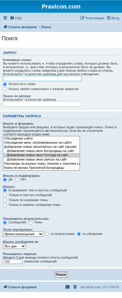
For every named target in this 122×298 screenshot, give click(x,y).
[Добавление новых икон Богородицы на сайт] (41, 151)
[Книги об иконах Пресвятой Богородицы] (41, 168)
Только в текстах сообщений (30, 195)
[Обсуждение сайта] (41, 139)
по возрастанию (62, 233)
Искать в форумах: (18, 123)
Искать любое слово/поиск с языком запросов (43, 89)
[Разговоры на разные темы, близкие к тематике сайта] (41, 164)
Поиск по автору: (17, 96)
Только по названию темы (28, 200)
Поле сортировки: (18, 229)
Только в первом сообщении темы (34, 204)
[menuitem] (16, 18)
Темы (37, 222)
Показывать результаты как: (26, 218)
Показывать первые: (20, 254)
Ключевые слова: (17, 60)
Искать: (9, 186)
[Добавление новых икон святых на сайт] (41, 160)
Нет (23, 179)
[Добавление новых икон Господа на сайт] (41, 155)
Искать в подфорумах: (21, 175)
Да (10, 179)
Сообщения (17, 222)
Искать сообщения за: (21, 241)
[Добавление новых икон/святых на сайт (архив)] (41, 147)
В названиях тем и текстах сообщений (37, 190)
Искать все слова (21, 84)
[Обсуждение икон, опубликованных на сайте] (41, 143)
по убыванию (92, 233)
